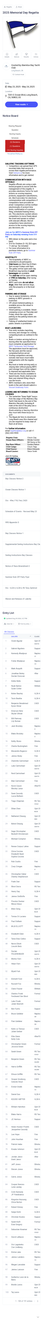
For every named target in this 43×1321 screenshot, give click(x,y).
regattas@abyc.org (18, 431)
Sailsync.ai (17, 173)
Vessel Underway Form (18, 387)
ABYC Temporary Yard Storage (21, 346)
